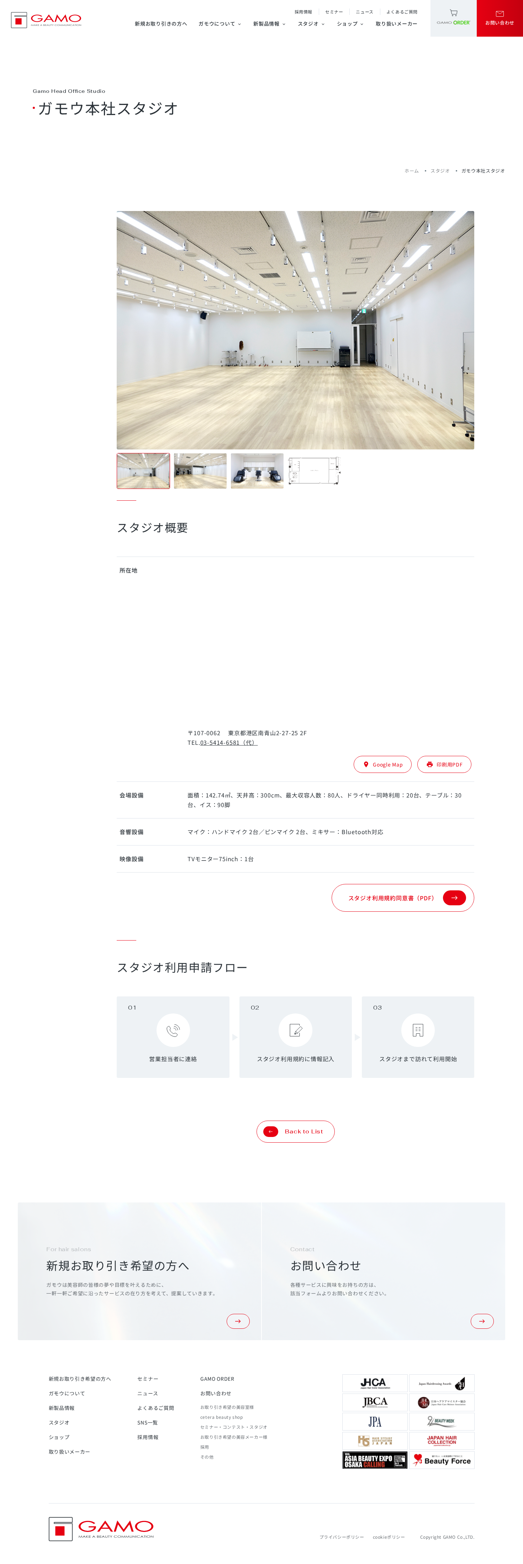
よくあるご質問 (402, 12)
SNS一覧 (147, 1422)
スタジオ (312, 23)
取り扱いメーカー (397, 23)
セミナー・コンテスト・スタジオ (234, 1427)
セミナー (334, 12)
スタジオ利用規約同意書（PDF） (393, 898)
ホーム (412, 170)
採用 (204, 1447)
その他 (207, 1457)
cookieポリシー (389, 1537)
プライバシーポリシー (341, 1537)
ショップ (351, 23)
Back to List (304, 1131)
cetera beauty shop (221, 1417)
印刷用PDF (444, 764)
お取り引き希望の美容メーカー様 (234, 1437)
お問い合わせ (216, 1393)
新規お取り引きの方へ (161, 23)
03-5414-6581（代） (229, 742)
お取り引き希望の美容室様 (227, 1407)
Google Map (383, 764)
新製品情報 (269, 23)
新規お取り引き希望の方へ (80, 1378)
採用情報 (303, 12)
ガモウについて (220, 23)
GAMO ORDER (217, 1378)
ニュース (364, 12)
